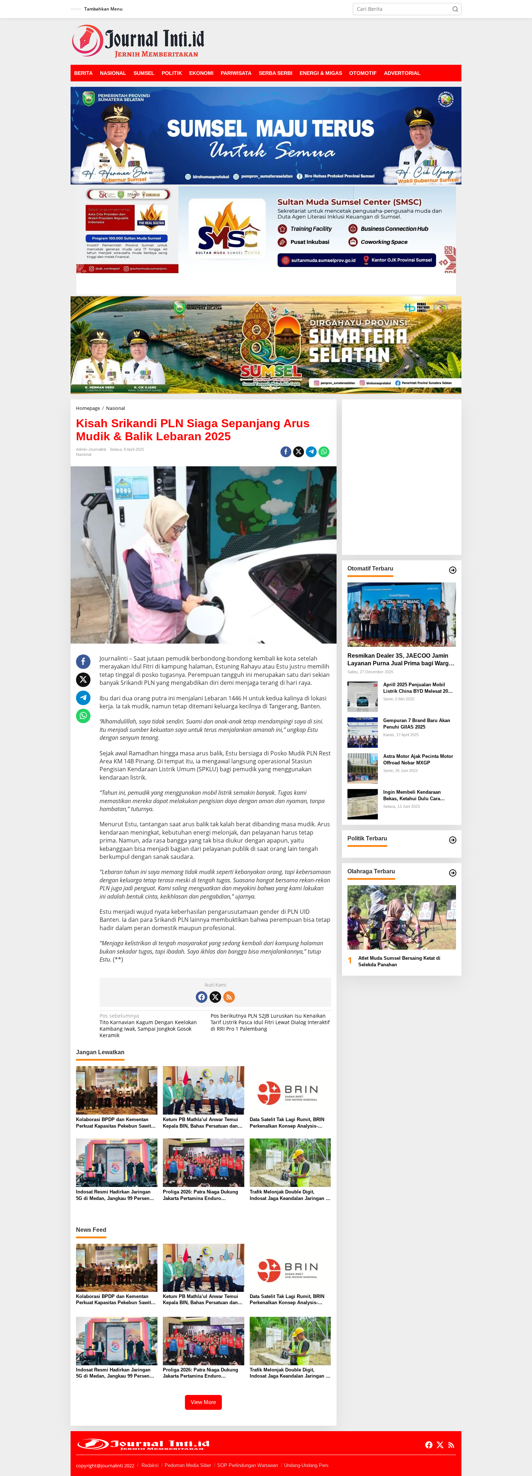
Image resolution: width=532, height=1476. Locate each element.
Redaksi (150, 1465)
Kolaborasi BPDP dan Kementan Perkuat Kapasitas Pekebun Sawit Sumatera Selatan (113, 1123)
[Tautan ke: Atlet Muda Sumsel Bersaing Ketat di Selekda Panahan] (401, 917)
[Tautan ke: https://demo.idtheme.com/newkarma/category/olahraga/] (452, 873)
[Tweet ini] (298, 451)
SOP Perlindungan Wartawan (247, 1465)
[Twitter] (215, 997)
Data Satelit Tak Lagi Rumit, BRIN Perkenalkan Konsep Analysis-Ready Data (287, 1123)
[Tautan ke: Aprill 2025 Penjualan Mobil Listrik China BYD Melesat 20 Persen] (362, 696)
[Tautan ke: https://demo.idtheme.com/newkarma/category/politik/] (452, 840)
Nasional (83, 454)
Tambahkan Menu (103, 9)
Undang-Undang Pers (306, 1465)
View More (203, 1402)
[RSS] (229, 997)
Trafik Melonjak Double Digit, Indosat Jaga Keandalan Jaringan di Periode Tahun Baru (290, 1195)
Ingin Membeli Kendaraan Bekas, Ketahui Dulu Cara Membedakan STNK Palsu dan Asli (417, 795)
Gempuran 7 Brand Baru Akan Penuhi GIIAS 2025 (416, 724)
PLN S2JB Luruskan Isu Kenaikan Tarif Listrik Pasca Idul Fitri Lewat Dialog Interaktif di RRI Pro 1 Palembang (270, 1022)
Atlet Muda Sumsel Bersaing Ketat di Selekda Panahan (399, 961)
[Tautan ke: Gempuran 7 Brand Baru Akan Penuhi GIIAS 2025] (362, 732)
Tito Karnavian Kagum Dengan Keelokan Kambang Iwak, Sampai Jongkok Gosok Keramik (148, 1026)
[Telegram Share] (311, 451)
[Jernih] (138, 40)
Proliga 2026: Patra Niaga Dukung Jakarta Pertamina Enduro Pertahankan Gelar (200, 1195)
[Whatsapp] (323, 451)
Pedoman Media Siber (188, 1465)
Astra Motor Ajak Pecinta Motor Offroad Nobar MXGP (418, 759)
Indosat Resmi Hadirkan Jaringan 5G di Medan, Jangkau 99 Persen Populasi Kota (113, 1195)
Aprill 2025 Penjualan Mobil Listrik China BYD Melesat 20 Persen (415, 688)
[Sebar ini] (285, 451)
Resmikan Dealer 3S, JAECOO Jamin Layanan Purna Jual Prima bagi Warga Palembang (399, 660)
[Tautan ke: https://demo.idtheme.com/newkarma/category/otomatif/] (452, 570)
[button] (455, 9)
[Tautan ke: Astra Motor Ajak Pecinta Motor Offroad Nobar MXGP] (362, 767)
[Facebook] (201, 997)
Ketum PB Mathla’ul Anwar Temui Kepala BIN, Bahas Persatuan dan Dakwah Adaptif (200, 1123)
